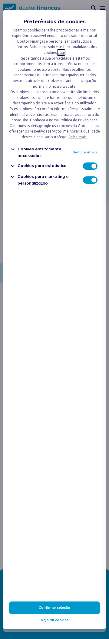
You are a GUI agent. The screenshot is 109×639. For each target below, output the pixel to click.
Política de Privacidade (79, 120)
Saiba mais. (77, 136)
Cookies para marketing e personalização (43, 179)
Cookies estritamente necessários (39, 152)
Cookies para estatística (42, 165)
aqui (61, 52)
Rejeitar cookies (54, 620)
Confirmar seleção (54, 607)
